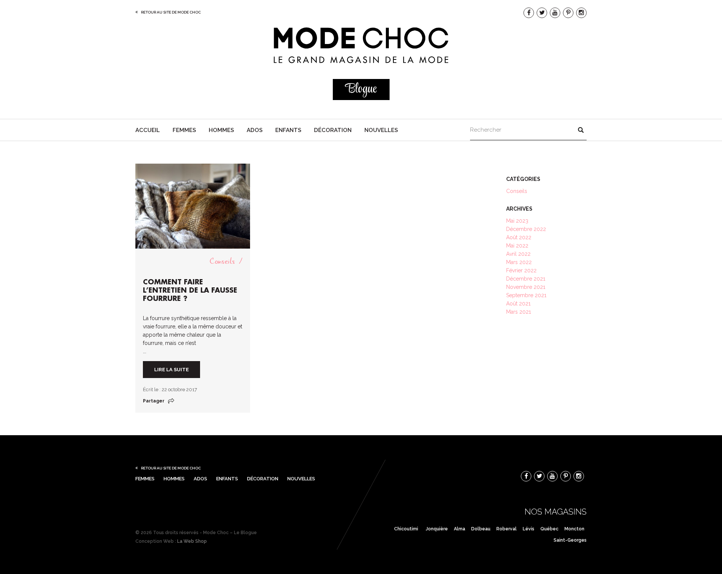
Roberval (506, 528)
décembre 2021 (525, 279)
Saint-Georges (570, 540)
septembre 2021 (526, 295)
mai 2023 (517, 221)
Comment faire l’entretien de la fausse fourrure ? (190, 290)
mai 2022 (517, 246)
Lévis (528, 528)
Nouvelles (381, 130)
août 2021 (518, 304)
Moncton (574, 528)
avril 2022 (518, 254)
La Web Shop (192, 541)
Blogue (361, 89)
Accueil (147, 130)
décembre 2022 (526, 229)
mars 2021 (518, 312)
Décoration (333, 130)
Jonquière (437, 528)
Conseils (222, 261)
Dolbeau (480, 528)
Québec (549, 528)
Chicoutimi (406, 528)
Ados (254, 130)
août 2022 (518, 237)
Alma (459, 528)
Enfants (288, 130)
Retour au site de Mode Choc (171, 12)
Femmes (184, 130)
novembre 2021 (525, 287)
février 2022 (521, 270)
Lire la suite (171, 369)
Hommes (221, 130)
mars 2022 (519, 262)
